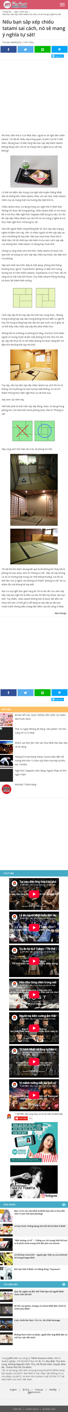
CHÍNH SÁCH (31, 1409)
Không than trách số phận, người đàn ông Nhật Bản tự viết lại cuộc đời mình (40, 1336)
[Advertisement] (34, 95)
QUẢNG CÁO (49, 1409)
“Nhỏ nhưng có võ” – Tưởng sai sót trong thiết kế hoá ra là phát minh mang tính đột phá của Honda (40, 1242)
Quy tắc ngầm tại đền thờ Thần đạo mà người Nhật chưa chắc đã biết (39, 1293)
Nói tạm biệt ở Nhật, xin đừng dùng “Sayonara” (37, 1269)
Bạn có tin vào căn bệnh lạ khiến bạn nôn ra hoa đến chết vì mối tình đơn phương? (39, 1212)
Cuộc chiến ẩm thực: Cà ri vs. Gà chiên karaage (37, 1320)
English (13, 1389)
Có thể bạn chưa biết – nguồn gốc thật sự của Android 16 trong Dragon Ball (40, 1256)
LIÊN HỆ (17, 1409)
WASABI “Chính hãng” (26, 784)
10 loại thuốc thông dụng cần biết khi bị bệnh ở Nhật (39, 1226)
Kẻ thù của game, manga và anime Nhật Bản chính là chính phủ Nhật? (40, 1307)
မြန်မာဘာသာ (34, 1392)
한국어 (25, 1389)
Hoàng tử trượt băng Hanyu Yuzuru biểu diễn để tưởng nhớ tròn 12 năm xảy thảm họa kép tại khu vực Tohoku (40, 760)
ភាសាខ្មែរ (52, 1389)
